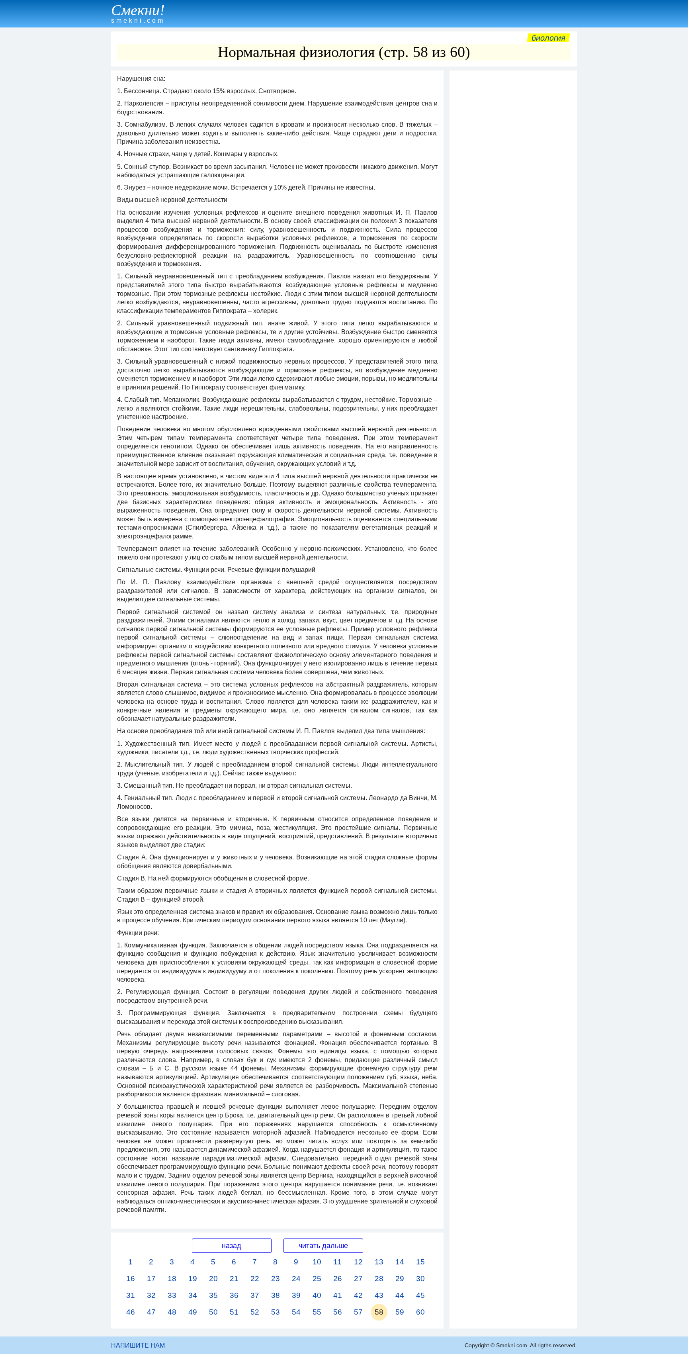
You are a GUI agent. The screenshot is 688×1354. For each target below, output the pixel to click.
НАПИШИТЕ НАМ (138, 1345)
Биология (548, 37)
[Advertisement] (513, 193)
